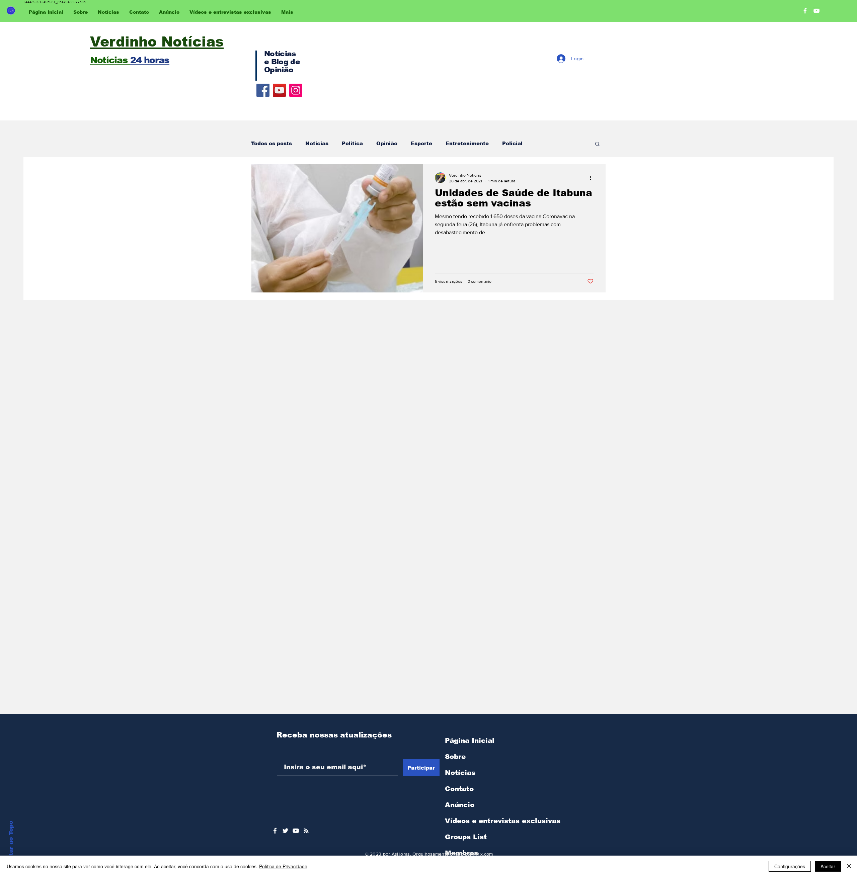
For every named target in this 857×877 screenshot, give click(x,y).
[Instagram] (295, 90)
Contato (459, 788)
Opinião (386, 143)
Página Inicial (469, 740)
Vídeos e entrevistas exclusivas (502, 820)
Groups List (466, 837)
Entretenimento (467, 143)
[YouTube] (279, 90)
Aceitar (828, 866)
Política (352, 143)
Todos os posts (271, 143)
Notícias (316, 143)
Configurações (789, 866)
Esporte (421, 143)
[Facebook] (262, 90)
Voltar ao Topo (11, 843)
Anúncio (459, 804)
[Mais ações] (593, 178)
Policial (512, 143)
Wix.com (484, 854)
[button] (597, 144)
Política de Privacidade (283, 866)
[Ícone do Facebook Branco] (275, 831)
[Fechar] (849, 866)
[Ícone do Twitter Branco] (285, 831)
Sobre (455, 756)
